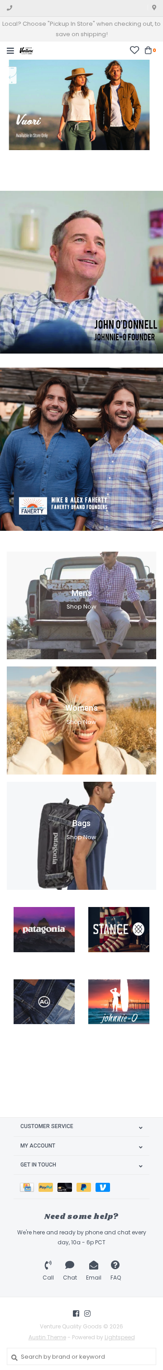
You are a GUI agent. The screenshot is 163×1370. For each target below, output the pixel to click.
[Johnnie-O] (118, 1002)
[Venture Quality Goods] (26, 50)
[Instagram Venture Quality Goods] (87, 1313)
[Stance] (118, 929)
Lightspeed (120, 1337)
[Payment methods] (29, 1186)
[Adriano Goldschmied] (44, 1002)
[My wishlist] (134, 50)
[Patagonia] (44, 929)
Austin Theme (47, 1337)
